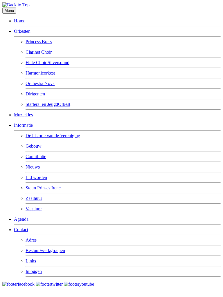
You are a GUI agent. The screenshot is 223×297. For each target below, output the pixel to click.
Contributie (36, 156)
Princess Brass (39, 41)
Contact (21, 229)
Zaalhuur (34, 198)
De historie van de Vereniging (53, 135)
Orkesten (22, 31)
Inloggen (34, 271)
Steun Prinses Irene (43, 187)
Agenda (21, 219)
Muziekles (23, 114)
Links (31, 260)
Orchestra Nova (40, 83)
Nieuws (33, 166)
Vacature (34, 208)
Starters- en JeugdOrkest (48, 104)
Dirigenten (35, 93)
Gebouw (34, 146)
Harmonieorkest (40, 72)
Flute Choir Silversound (47, 62)
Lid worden (36, 177)
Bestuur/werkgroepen (45, 250)
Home (19, 20)
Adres (31, 240)
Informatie (23, 125)
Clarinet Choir (39, 52)
